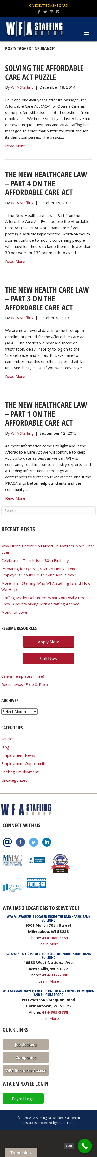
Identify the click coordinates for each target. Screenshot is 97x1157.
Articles (7, 738)
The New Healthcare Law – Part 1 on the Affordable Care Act (46, 413)
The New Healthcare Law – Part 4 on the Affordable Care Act (46, 183)
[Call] (85, 1146)
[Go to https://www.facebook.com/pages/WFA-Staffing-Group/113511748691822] (20, 842)
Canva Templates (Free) (22, 676)
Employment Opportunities (25, 763)
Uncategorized (14, 780)
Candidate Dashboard (48, 5)
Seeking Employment (20, 771)
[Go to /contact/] (7, 842)
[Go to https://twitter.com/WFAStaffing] (33, 842)
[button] (26, 1044)
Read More (15, 146)
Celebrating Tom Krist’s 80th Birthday (35, 560)
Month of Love (14, 612)
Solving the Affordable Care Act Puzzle (44, 72)
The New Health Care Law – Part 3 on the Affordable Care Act (47, 298)
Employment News (18, 755)
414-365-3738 (55, 1012)
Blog (5, 747)
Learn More (48, 943)
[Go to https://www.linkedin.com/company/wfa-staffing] (46, 842)
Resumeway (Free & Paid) (24, 684)
